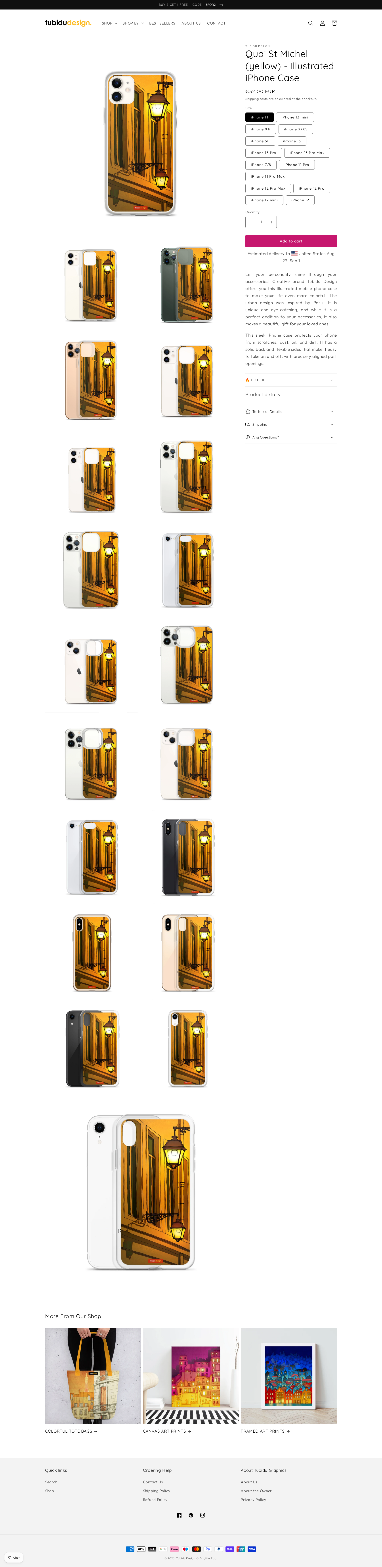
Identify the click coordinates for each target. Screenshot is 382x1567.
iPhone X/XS (296, 129)
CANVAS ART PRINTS (164, 1431)
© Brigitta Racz (207, 1558)
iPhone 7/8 (261, 164)
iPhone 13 (292, 141)
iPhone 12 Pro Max (268, 188)
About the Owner (256, 1490)
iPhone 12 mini (264, 200)
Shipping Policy (156, 1490)
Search (51, 1481)
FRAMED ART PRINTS (263, 1431)
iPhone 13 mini (295, 117)
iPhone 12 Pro (312, 188)
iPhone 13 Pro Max (307, 152)
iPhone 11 (259, 117)
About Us (249, 1481)
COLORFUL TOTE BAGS (68, 1431)
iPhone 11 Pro (297, 164)
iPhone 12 (300, 200)
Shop (49, 1490)
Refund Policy (155, 1499)
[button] (109, 23)
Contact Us (153, 1481)
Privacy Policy (253, 1499)
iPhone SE (260, 141)
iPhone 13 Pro (264, 152)
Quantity (252, 212)
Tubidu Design (185, 1558)
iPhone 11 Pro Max (268, 176)
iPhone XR (261, 129)
